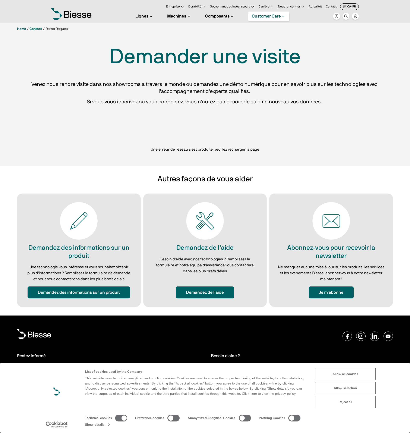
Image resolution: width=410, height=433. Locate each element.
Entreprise (173, 6)
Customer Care (266, 16)
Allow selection (345, 388)
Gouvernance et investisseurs (230, 6)
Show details (94, 424)
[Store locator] (336, 16)
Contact (331, 6)
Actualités (315, 6)
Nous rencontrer (289, 6)
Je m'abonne (331, 292)
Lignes (141, 16)
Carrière (264, 6)
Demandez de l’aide (205, 292)
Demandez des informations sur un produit (79, 292)
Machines (176, 16)
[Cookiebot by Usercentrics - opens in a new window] (56, 424)
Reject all (345, 402)
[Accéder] (355, 16)
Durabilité (194, 6)
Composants (217, 16)
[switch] (173, 418)
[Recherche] (346, 16)
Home (21, 29)
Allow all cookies (345, 374)
